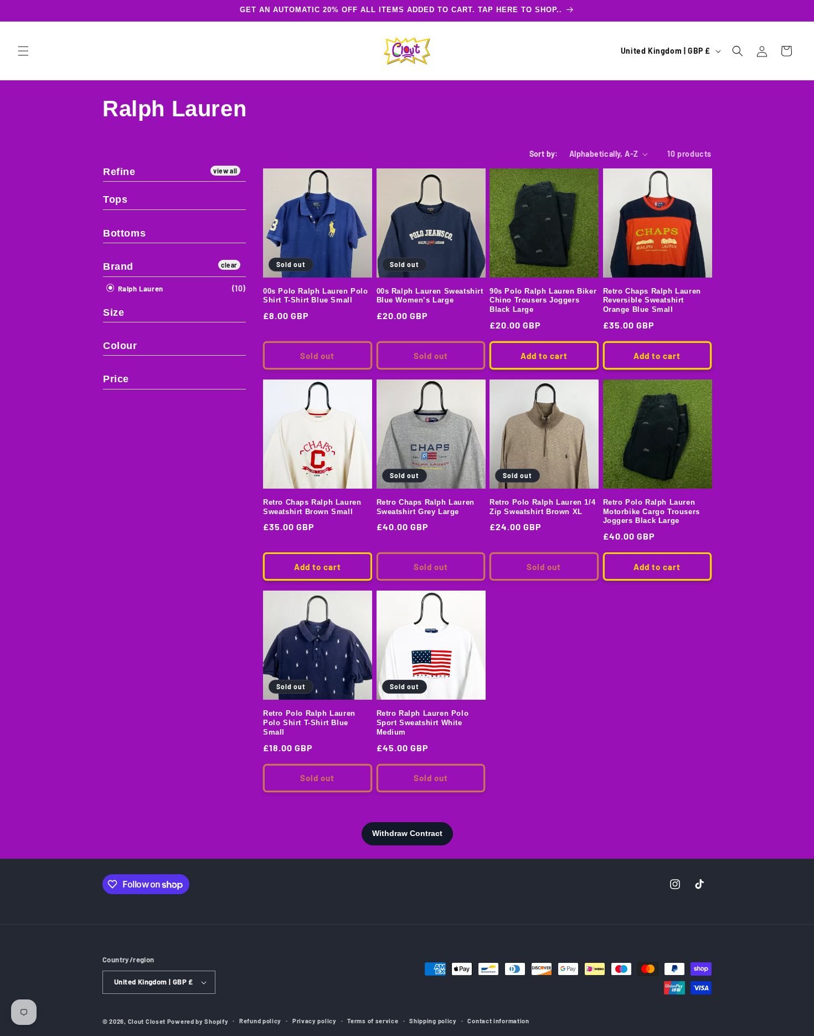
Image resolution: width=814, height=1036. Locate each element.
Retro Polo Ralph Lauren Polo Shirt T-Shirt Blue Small (309, 722)
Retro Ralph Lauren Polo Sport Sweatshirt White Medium (423, 722)
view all (225, 171)
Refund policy (260, 1020)
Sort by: (543, 153)
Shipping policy (433, 1020)
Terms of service (372, 1020)
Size (113, 312)
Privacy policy (314, 1020)
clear (229, 265)
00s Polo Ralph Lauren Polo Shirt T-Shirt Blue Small (315, 296)
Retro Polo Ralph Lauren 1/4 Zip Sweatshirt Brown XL (542, 507)
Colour (120, 345)
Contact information (498, 1020)
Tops (115, 199)
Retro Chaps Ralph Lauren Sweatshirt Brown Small (312, 507)
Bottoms (124, 233)
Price (116, 378)
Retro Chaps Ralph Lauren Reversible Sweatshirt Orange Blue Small (652, 300)
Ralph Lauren (139, 288)
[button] (23, 51)
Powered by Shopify (198, 1021)
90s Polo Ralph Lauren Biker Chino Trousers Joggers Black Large (543, 300)
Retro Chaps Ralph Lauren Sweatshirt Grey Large (426, 507)
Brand (118, 266)
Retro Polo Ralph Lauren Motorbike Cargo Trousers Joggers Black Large (651, 511)
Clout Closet (147, 1021)
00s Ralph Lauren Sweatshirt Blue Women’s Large (430, 296)
